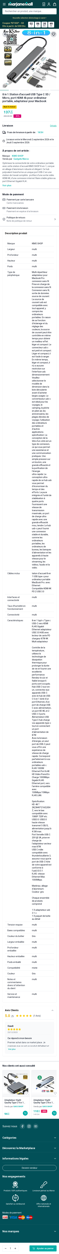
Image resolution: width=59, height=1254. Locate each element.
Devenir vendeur (29, 1168)
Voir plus (6, 185)
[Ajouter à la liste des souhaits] (54, 34)
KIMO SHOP (17, 156)
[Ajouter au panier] (25, 1113)
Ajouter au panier (45, 1248)
